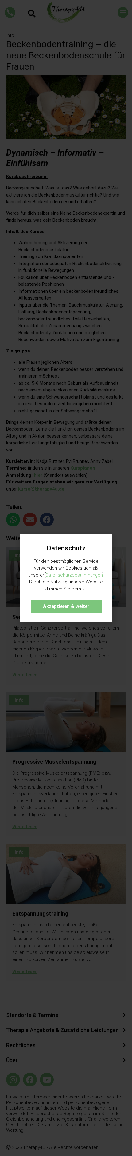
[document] (66, 578)
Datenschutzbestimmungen (74, 575)
